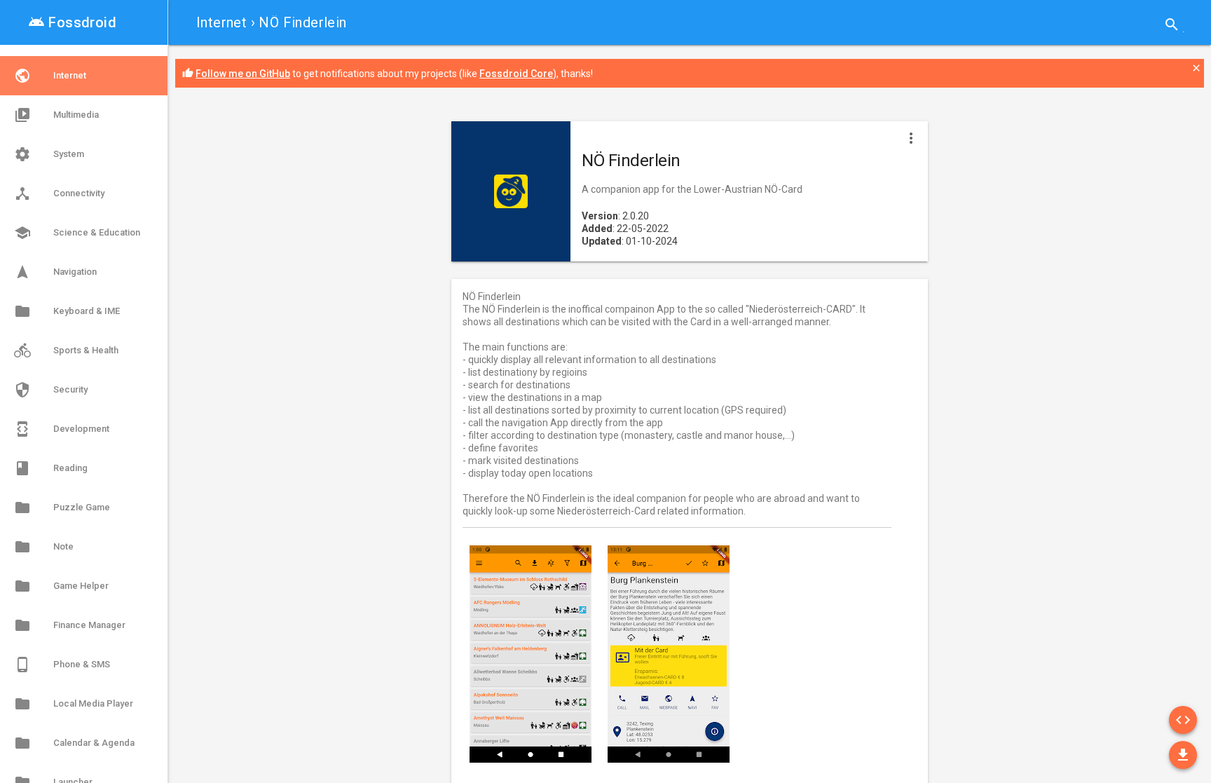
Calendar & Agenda (74, 743)
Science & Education (77, 232)
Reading (51, 468)
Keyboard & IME (67, 311)
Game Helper (61, 586)
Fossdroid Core (516, 73)
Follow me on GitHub (243, 73)
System (49, 154)
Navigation (55, 272)
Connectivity (59, 193)
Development (61, 429)
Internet (221, 22)
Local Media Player (73, 703)
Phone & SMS (62, 664)
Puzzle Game (62, 507)
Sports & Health (66, 350)
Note (44, 546)
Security (51, 389)
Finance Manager (69, 625)
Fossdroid (72, 22)
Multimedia (56, 115)
